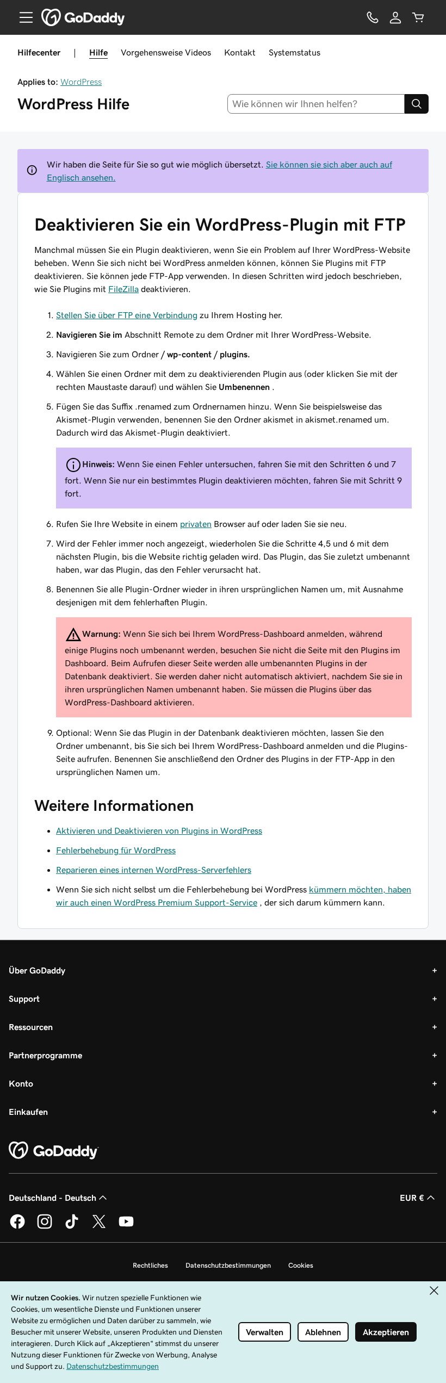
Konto (21, 1083)
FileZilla (123, 288)
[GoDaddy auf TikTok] (71, 1227)
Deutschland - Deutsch (52, 1197)
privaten (196, 523)
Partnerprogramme (45, 1055)
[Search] (417, 104)
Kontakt (240, 52)
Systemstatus (294, 52)
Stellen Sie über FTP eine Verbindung (126, 315)
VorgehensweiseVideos (166, 52)
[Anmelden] (395, 17)
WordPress (81, 81)
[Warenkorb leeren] (418, 17)
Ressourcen (31, 1026)
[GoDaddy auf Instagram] (44, 1227)
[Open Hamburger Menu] (21, 17)
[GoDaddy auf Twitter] (99, 1227)
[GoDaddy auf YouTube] (126, 1227)
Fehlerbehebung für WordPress (116, 850)
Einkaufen (28, 1111)
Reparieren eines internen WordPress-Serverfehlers (153, 869)
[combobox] (316, 104)
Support (24, 998)
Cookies (300, 1265)
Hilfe (98, 52)
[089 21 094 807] (372, 17)
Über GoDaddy (37, 970)
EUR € (412, 1197)
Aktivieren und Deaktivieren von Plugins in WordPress (159, 830)
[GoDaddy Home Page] (54, 1151)
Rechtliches (150, 1265)
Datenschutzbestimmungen (228, 1265)
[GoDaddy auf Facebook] (17, 1227)
